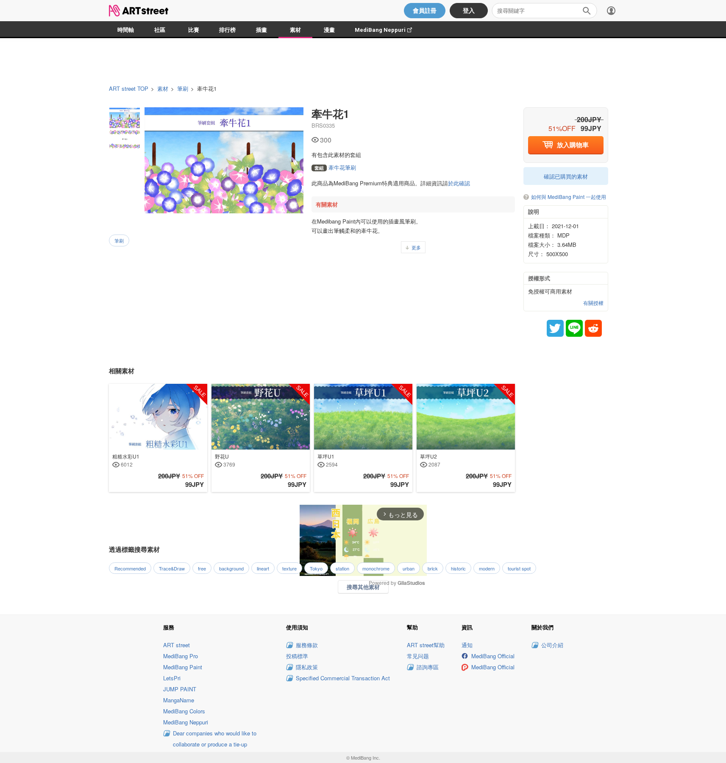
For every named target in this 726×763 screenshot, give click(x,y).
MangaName (178, 700)
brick (433, 568)
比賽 (193, 30)
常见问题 (418, 656)
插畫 (261, 30)
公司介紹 (552, 645)
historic (458, 568)
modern (487, 568)
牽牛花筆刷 (335, 167)
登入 (469, 10)
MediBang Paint (182, 667)
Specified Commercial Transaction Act (343, 678)
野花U (225, 460)
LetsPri (172, 678)
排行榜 (227, 30)
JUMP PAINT (179, 689)
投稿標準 (297, 656)
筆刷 (182, 88)
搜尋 (586, 10)
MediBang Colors (184, 711)
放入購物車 (573, 144)
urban (408, 568)
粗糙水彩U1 (125, 460)
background (231, 568)
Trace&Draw (172, 568)
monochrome (375, 568)
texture (289, 568)
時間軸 (125, 30)
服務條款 (307, 645)
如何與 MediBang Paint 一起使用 (568, 197)
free (202, 568)
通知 (467, 645)
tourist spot (519, 568)
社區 (159, 30)
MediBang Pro (180, 656)
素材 (295, 30)
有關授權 (593, 302)
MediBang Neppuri (387, 30)
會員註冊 (425, 10)
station (342, 568)
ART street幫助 (426, 645)
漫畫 (329, 30)
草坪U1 (327, 460)
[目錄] (611, 10)
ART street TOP (128, 88)
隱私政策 (307, 667)
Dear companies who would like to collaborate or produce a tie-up (214, 738)
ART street (176, 645)
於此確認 (459, 183)
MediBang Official (493, 656)
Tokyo (316, 568)
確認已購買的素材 (566, 176)
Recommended (130, 568)
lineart (263, 568)
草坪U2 (430, 460)
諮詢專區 (428, 667)
